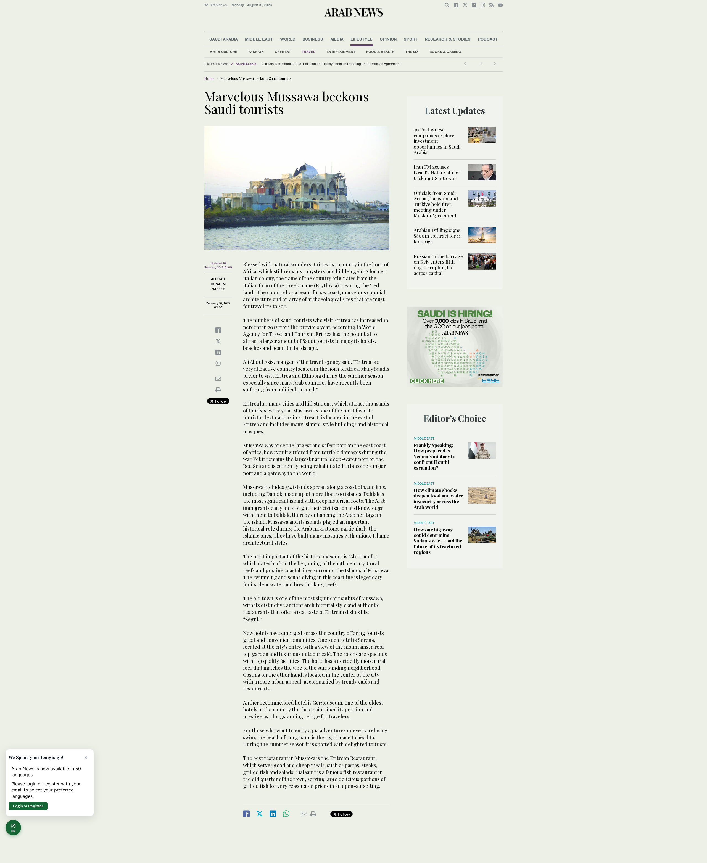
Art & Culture (223, 52)
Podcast (488, 39)
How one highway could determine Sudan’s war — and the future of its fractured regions (438, 540)
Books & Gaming (445, 52)
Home (209, 78)
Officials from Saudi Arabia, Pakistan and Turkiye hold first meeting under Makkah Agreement (331, 64)
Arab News (218, 5)
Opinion (388, 39)
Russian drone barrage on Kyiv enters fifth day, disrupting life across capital (438, 264)
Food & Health (380, 52)
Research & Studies (448, 39)
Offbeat (283, 52)
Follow (220, 401)
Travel (308, 52)
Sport (411, 39)
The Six (411, 52)
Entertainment (340, 52)
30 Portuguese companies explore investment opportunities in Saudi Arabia (437, 140)
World (288, 39)
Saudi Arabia (223, 39)
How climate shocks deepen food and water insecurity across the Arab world (438, 498)
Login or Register (28, 806)
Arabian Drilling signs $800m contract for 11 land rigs (437, 235)
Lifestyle (361, 39)
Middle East (259, 39)
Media (337, 39)
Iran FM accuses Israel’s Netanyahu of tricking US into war (437, 172)
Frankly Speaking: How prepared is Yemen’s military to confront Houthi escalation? (434, 456)
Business (312, 39)
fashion (256, 52)
